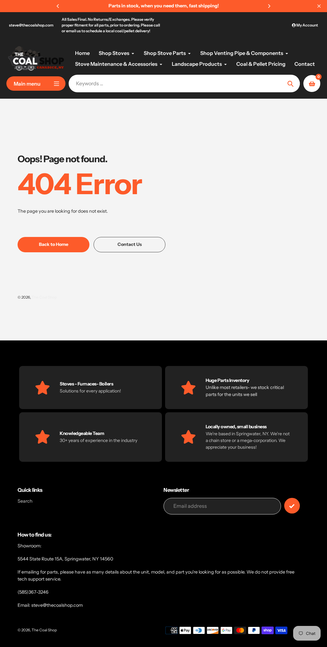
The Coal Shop (44, 297)
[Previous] (58, 6)
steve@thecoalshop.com (31, 25)
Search (25, 501)
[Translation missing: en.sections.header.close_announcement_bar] (319, 6)
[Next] (269, 6)
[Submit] (292, 506)
